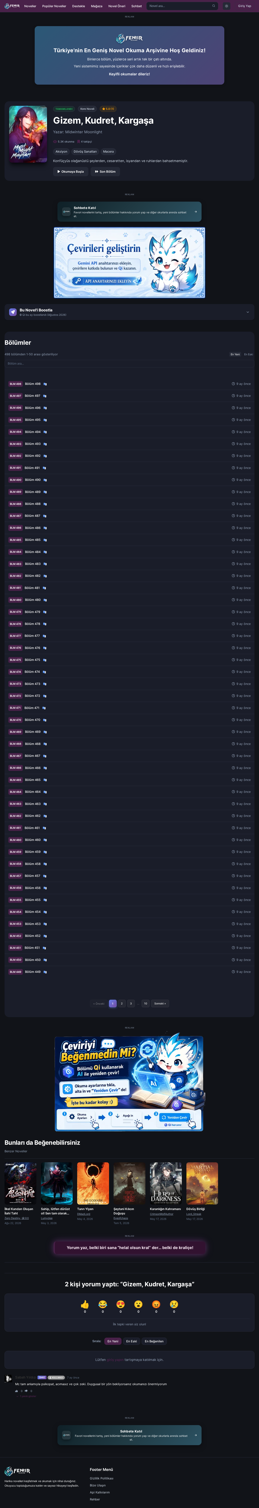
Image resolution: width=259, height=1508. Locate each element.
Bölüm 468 (33, 744)
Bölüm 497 (32, 396)
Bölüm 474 (32, 672)
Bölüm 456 (33, 888)
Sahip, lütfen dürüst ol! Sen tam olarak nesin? (55, 1213)
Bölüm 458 (33, 864)
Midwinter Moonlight (83, 132)
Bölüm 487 (32, 516)
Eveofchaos (121, 1218)
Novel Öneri (116, 6)
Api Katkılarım (100, 1492)
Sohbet (136, 6)
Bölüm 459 (33, 852)
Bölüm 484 (33, 552)
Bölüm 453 (33, 924)
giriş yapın (115, 1360)
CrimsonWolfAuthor (161, 1214)
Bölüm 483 (33, 564)
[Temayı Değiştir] (226, 6)
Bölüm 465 (33, 780)
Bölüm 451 (32, 948)
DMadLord (83, 1214)
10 (145, 1003)
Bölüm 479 (32, 612)
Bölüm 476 (32, 648)
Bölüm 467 (32, 756)
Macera (108, 151)
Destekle (78, 6)
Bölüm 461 (32, 828)
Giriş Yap (244, 6)
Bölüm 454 (33, 912)
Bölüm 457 (32, 876)
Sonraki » (160, 1003)
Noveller (30, 6)
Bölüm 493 (33, 444)
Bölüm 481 (32, 588)
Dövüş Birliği (195, 1209)
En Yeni (235, 354)
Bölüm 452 (33, 936)
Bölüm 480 (33, 600)
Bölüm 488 (33, 504)
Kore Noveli (87, 108)
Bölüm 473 (32, 684)
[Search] (214, 6)
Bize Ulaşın (98, 1485)
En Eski (248, 354)
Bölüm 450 (33, 960)
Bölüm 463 (33, 804)
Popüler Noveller (54, 6)
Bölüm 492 (33, 456)
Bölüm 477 (32, 636)
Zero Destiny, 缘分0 (17, 1218)
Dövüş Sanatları (85, 151)
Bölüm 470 (32, 720)
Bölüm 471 (31, 708)
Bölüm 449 (33, 972)
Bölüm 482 (33, 576)
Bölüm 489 (33, 492)
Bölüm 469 (33, 732)
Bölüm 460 (33, 840)
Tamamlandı (64, 109)
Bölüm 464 (33, 792)
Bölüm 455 (33, 900)
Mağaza (96, 6)
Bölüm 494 (33, 432)
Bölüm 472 (32, 696)
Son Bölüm (107, 171)
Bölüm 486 (33, 528)
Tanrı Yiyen (85, 1209)
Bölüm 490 (33, 480)
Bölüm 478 (32, 624)
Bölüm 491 (32, 468)
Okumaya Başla (72, 171)
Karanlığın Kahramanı (165, 1209)
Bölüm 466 (33, 768)
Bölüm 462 (33, 816)
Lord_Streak (193, 1214)
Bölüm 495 (33, 420)
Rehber (95, 1499)
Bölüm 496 (33, 408)
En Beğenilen (154, 1341)
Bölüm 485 (33, 540)
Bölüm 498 (33, 384)
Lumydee (47, 1218)
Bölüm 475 (32, 660)
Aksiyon (61, 151)
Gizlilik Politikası (101, 1478)
